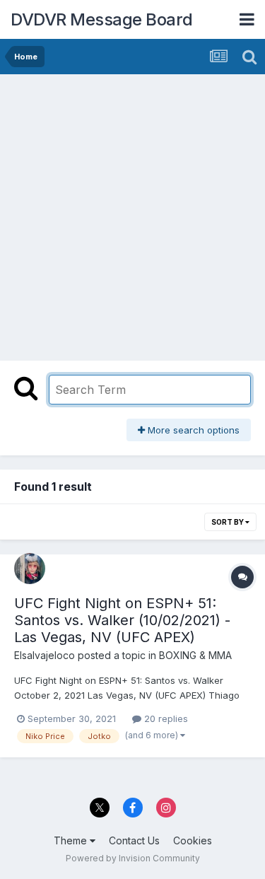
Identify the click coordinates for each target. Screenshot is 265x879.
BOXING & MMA (195, 655)
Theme (72, 840)
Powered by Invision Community (133, 858)
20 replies (164, 718)
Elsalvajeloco (44, 655)
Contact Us (134, 840)
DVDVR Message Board (102, 19)
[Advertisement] (132, 214)
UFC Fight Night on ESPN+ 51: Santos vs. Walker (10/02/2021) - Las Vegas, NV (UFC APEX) (122, 620)
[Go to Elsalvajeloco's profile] (29, 568)
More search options (192, 430)
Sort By (228, 522)
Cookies (192, 840)
